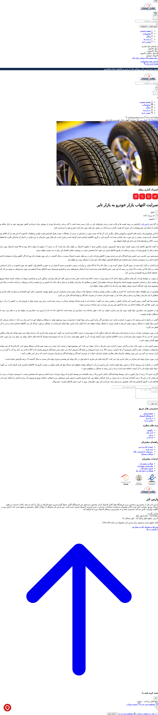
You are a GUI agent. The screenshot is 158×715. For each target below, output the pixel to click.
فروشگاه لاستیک (146, 416)
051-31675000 (152, 64)
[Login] (155, 19)
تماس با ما (146, 42)
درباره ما (147, 39)
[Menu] (155, 1)
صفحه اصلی (148, 413)
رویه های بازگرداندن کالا (143, 452)
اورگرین (150, 437)
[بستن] (156, 698)
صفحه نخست (145, 31)
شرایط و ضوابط (151, 527)
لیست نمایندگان (146, 468)
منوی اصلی (153, 26)
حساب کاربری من (145, 447)
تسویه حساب (132, 704)
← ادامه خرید (112, 714)
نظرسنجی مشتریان (145, 466)
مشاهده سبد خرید (148, 704)
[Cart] (155, 13)
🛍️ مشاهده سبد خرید (127, 714)
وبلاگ (148, 36)
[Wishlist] (156, 90)
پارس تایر (145, 224)
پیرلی (151, 435)
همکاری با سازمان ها (144, 471)
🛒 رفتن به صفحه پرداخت (147, 714)
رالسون (150, 430)
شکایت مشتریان (146, 464)
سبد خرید (149, 449)
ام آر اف (149, 432)
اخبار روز (143, 120)
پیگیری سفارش (138, 527)
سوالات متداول (147, 454)
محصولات (143, 26)
